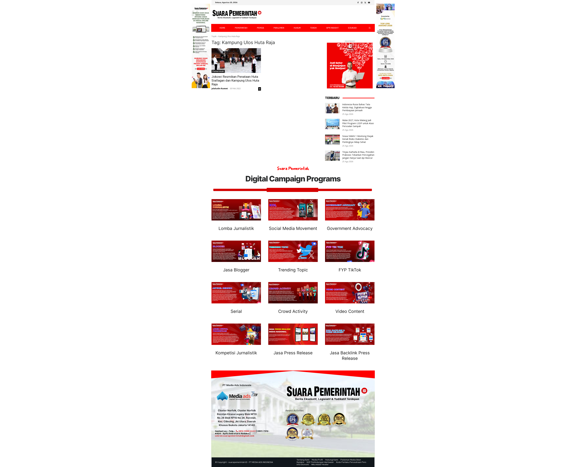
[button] (367, 28)
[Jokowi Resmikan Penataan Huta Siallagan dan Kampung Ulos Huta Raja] (236, 60)
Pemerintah (218, 71)
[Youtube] (369, 3)
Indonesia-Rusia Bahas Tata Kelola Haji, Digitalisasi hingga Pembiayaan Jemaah (357, 107)
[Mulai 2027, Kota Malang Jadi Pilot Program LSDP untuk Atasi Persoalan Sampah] (332, 124)
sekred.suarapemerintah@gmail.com (234, 436)
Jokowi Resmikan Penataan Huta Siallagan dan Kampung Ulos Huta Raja (235, 80)
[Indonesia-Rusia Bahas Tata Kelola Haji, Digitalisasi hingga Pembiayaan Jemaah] (332, 108)
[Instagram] (362, 3)
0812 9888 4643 (247, 431)
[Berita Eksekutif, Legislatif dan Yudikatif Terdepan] (237, 14)
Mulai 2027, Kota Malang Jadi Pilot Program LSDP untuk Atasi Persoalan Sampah (358, 123)
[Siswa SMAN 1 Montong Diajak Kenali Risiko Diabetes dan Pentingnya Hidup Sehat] (332, 140)
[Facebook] (358, 3)
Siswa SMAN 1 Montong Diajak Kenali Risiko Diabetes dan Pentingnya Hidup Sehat (357, 139)
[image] (236, 209)
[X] (365, 3)
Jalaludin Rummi (220, 88)
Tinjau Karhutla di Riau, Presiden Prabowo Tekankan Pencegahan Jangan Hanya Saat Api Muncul (358, 154)
